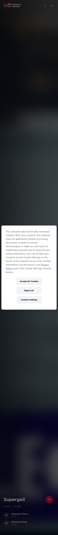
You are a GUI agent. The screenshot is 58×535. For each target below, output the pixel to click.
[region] (28, 268)
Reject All (29, 290)
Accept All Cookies (29, 281)
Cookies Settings (29, 300)
